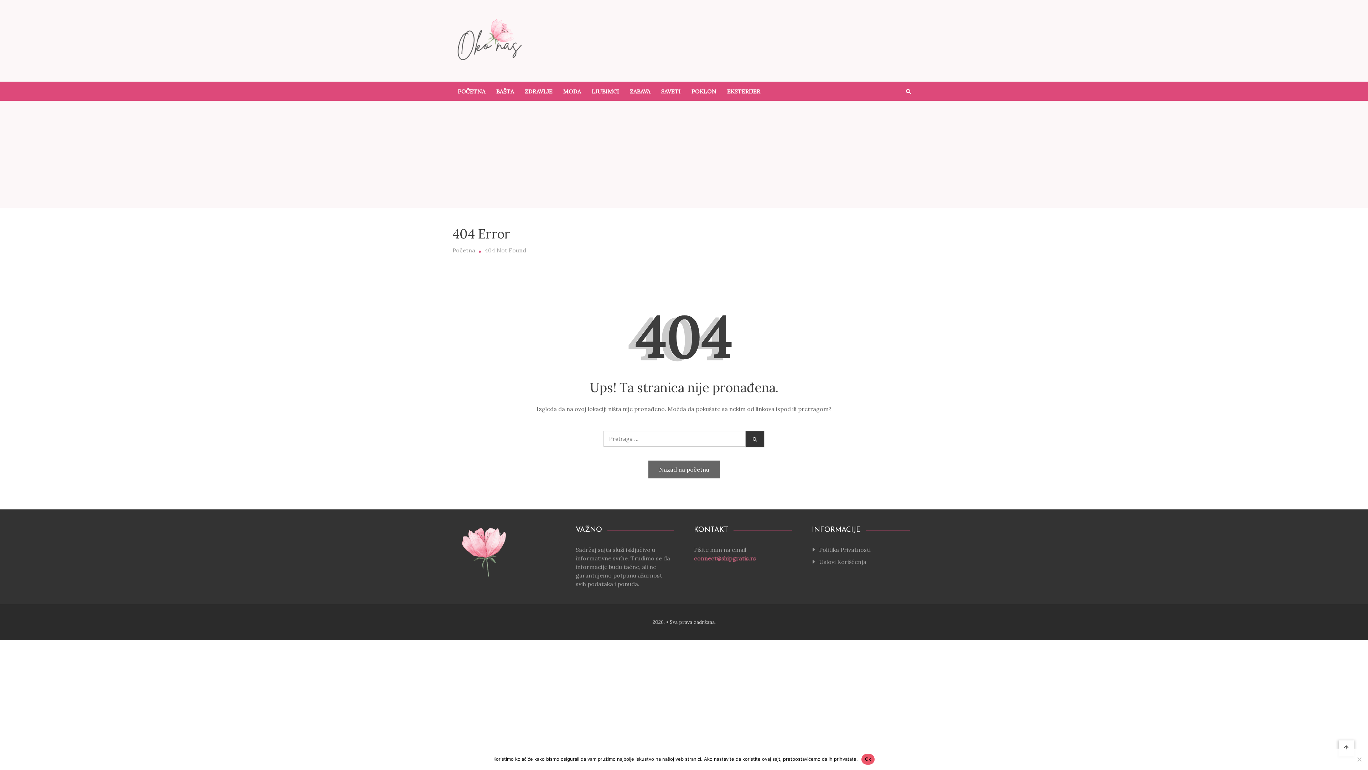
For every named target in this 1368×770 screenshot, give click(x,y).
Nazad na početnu (684, 469)
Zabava (640, 91)
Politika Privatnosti (845, 549)
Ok (868, 759)
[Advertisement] (684, 154)
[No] (1359, 759)
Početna (472, 91)
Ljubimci (605, 91)
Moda (572, 91)
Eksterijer (743, 91)
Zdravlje (539, 91)
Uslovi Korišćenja (842, 561)
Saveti (671, 91)
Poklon (703, 91)
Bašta (505, 91)
